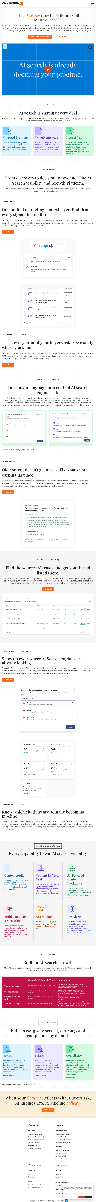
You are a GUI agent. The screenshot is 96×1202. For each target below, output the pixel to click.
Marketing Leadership (62, 1150)
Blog (29, 1174)
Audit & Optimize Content (36, 1140)
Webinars (31, 1177)
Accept (81, 1197)
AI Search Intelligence (35, 1134)
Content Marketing (61, 1153)
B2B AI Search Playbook (35, 1187)
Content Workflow (34, 1142)
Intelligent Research (34, 1148)
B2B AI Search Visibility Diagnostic (38, 1185)
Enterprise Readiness (62, 1182)
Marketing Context (34, 1145)
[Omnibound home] (13, 3)
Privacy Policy (60, 1177)
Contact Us (59, 1193)
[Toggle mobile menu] (92, 2)
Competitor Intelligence (63, 1140)
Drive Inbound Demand (63, 1134)
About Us (58, 1174)
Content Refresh (61, 1137)
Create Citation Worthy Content (38, 1137)
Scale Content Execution (63, 1142)
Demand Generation (62, 1159)
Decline (88, 1197)
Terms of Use (60, 1180)
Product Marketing (61, 1156)
